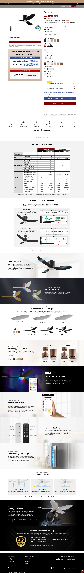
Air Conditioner (21, 3)
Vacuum (50, 3)
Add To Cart (60, 104)
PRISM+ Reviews (11, 556)
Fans (26, 3)
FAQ (8, 563)
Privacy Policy (10, 558)
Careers (26, 563)
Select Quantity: (47, 71)
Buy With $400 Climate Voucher (60, 99)
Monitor (15, 3)
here (51, 116)
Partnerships (27, 558)
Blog (26, 559)
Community (27, 561)
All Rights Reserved (21, 572)
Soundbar (63, 3)
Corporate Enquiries (29, 556)
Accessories (69, 3)
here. (54, 250)
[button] (46, 13)
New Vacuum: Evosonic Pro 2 (41, 1)
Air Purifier (58, 3)
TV (11, 3)
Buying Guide (62, 6)
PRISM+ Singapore (14, 572)
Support (74, 3)
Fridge (38, 3)
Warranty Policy (11, 561)
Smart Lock (45, 3)
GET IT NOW (60, 107)
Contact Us (27, 565)
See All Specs (36, 130)
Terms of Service (11, 559)
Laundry (30, 3)
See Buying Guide (46, 130)
